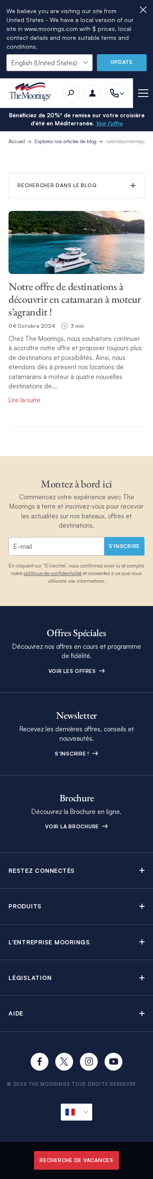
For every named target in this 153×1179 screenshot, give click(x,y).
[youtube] (113, 1062)
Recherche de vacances (76, 1160)
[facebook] (39, 1062)
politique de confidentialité (52, 573)
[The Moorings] (32, 93)
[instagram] (89, 1062)
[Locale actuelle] (76, 1112)
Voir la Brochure (73, 826)
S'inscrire (124, 546)
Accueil (16, 141)
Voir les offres (73, 671)
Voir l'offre (109, 123)
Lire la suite (24, 400)
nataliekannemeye (126, 141)
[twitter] (64, 1062)
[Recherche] (70, 93)
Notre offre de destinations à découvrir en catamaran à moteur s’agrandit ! (74, 299)
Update (121, 62)
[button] (76, 870)
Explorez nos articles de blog (65, 141)
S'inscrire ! (73, 753)
